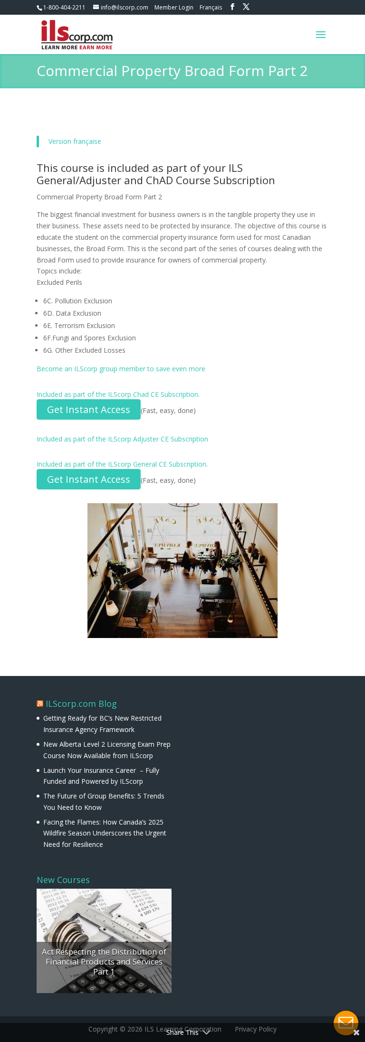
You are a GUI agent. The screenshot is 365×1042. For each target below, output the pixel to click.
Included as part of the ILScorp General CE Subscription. (122, 464)
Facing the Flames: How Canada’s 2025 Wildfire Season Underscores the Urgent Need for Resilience (104, 833)
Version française (74, 141)
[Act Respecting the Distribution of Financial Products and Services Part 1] (104, 941)
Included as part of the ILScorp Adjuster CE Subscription (122, 438)
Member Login (173, 7)
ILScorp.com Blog (81, 703)
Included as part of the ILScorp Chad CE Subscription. (118, 394)
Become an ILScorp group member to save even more (121, 368)
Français (211, 7)
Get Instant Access (88, 409)
